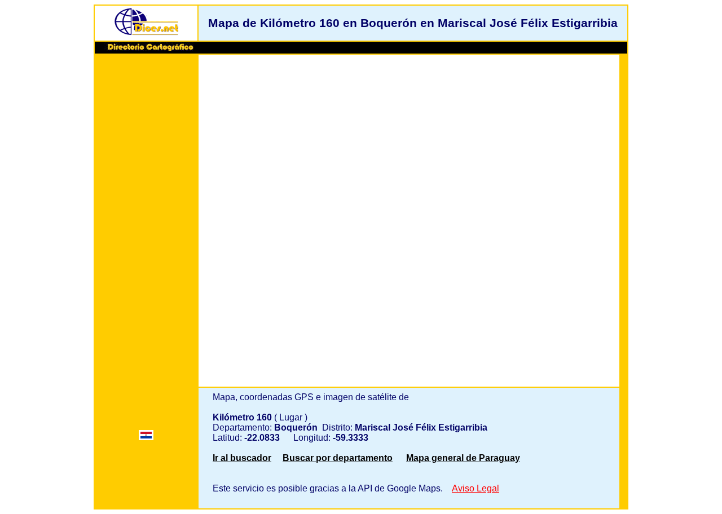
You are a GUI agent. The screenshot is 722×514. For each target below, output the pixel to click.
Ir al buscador (242, 458)
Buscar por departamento (338, 458)
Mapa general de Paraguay (463, 458)
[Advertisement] (146, 229)
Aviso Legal (475, 488)
